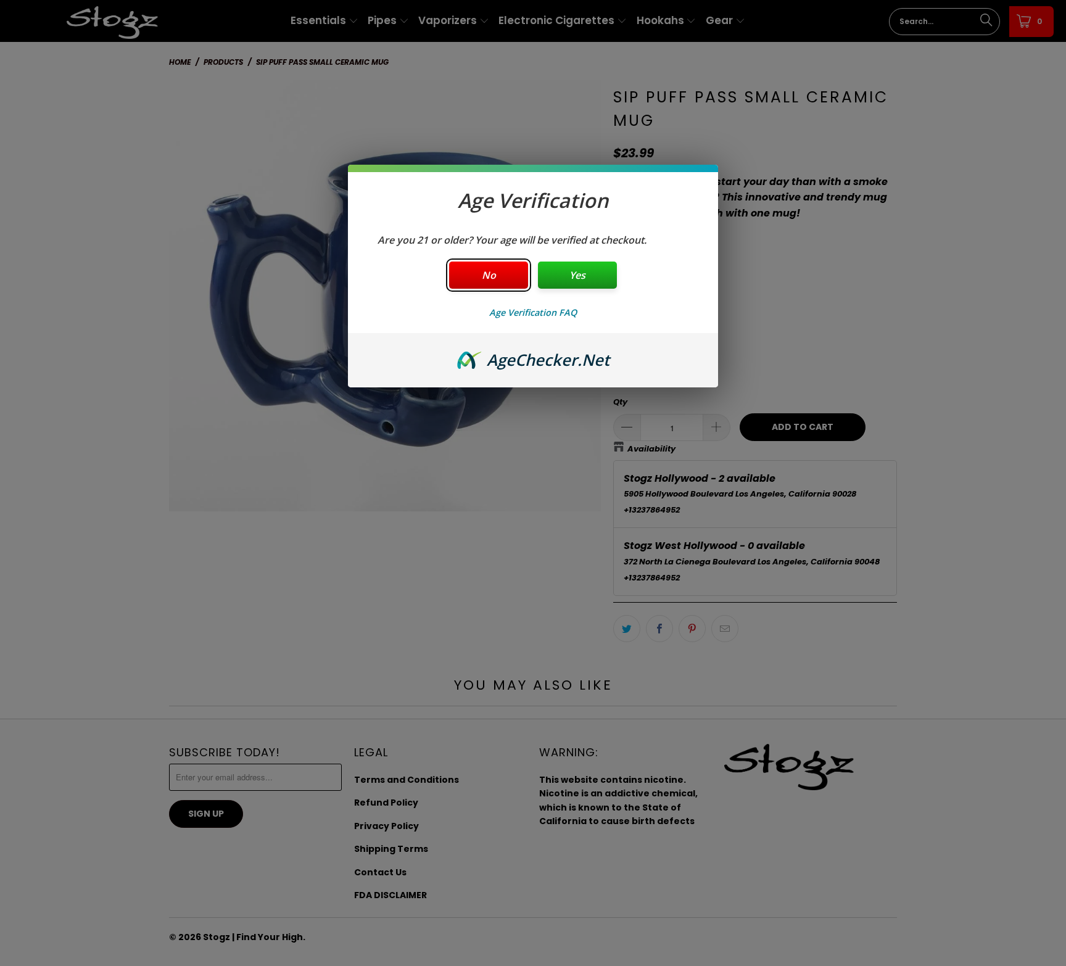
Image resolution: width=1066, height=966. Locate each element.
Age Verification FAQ (533, 312)
